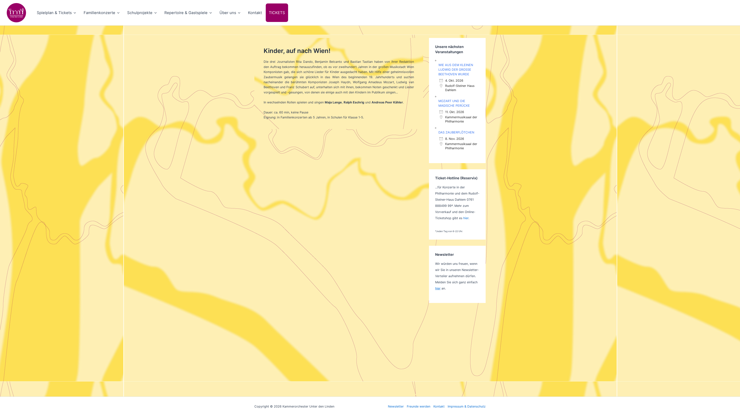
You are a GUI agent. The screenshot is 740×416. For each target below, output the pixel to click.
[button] (74, 12)
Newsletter (396, 406)
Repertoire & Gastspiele (186, 12)
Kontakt (255, 12)
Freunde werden (418, 406)
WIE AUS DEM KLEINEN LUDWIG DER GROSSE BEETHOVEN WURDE (455, 69)
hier (465, 218)
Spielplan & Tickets (54, 12)
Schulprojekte (139, 12)
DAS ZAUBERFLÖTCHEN (456, 132)
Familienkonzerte (99, 12)
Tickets (277, 12)
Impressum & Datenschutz (467, 406)
